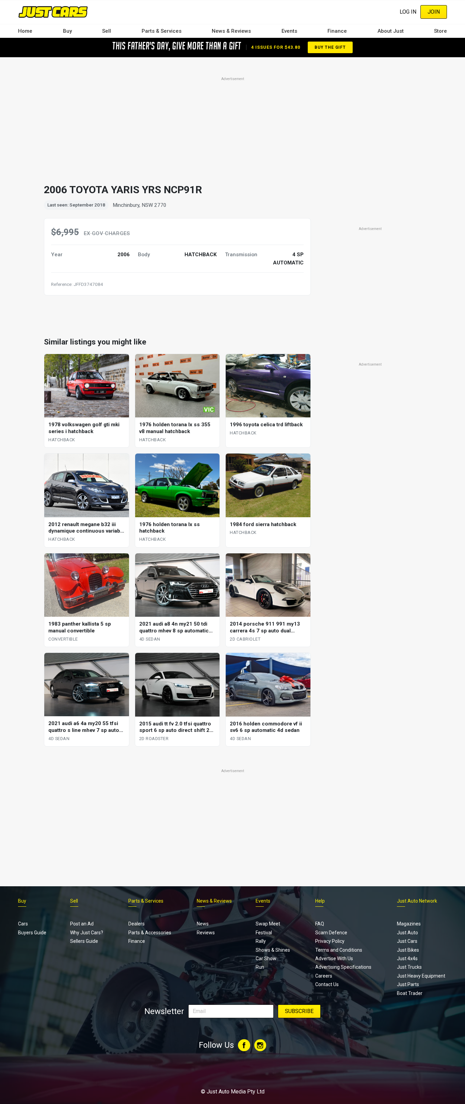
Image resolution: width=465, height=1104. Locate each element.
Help (320, 901)
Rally (261, 941)
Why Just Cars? (86, 932)
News (203, 923)
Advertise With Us (334, 958)
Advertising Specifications (343, 967)
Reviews (206, 932)
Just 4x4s (407, 958)
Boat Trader (409, 993)
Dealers (136, 923)
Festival (264, 932)
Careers (323, 976)
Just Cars (407, 941)
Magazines (409, 923)
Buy (67, 31)
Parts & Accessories (149, 932)
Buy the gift (330, 47)
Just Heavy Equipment (421, 976)
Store (440, 31)
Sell (106, 31)
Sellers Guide (84, 941)
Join (434, 12)
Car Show (266, 958)
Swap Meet (268, 923)
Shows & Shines (273, 950)
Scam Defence (331, 932)
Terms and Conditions (338, 950)
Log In (408, 12)
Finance (337, 31)
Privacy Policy (329, 941)
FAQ (319, 923)
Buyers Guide (32, 932)
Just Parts (408, 984)
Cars (23, 923)
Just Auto (407, 932)
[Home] (53, 12)
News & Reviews (231, 31)
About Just (391, 31)
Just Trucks (409, 967)
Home (25, 31)
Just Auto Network (417, 901)
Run (260, 967)
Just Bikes (408, 950)
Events (289, 31)
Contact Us (327, 984)
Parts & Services (161, 31)
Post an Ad (82, 923)
